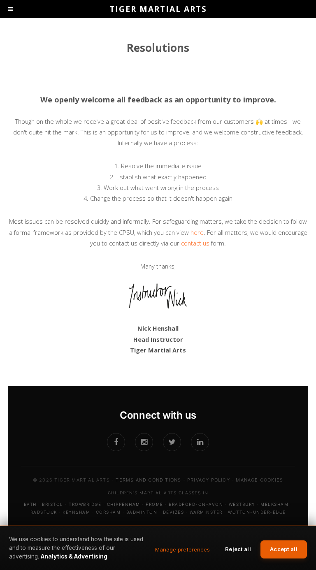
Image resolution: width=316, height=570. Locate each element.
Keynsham (76, 512)
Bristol (52, 504)
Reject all (238, 549)
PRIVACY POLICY (208, 480)
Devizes (173, 512)
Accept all (283, 549)
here (197, 232)
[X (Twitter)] (172, 442)
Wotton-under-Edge (257, 512)
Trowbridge (85, 504)
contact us (195, 243)
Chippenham (123, 504)
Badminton (142, 512)
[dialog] (158, 548)
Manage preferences (182, 549)
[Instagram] (144, 442)
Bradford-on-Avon (196, 504)
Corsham (108, 512)
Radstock (43, 512)
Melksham (274, 504)
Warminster (206, 512)
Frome (154, 504)
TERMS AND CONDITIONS (148, 480)
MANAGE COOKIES (259, 480)
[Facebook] (116, 442)
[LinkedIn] (200, 442)
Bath (30, 504)
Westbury (242, 504)
